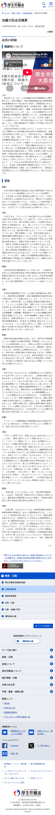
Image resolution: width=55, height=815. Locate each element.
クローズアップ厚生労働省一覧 (17, 717)
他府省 (7, 703)
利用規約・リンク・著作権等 (15, 765)
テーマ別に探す (9, 650)
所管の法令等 (8, 685)
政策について (8, 664)
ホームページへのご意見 (14, 782)
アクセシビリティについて (42, 771)
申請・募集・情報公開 (12, 691)
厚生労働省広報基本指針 (15, 582)
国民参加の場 (10, 616)
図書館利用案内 (10, 712)
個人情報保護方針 (38, 764)
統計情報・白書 (9, 678)
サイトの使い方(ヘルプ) (14, 778)
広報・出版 (9, 603)
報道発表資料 (10, 596)
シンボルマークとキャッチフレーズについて (15, 772)
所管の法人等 (9, 708)
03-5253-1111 (28, 805)
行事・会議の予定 (12, 609)
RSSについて (36, 778)
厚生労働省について (11, 671)
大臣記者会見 (10, 589)
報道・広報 (7, 657)
